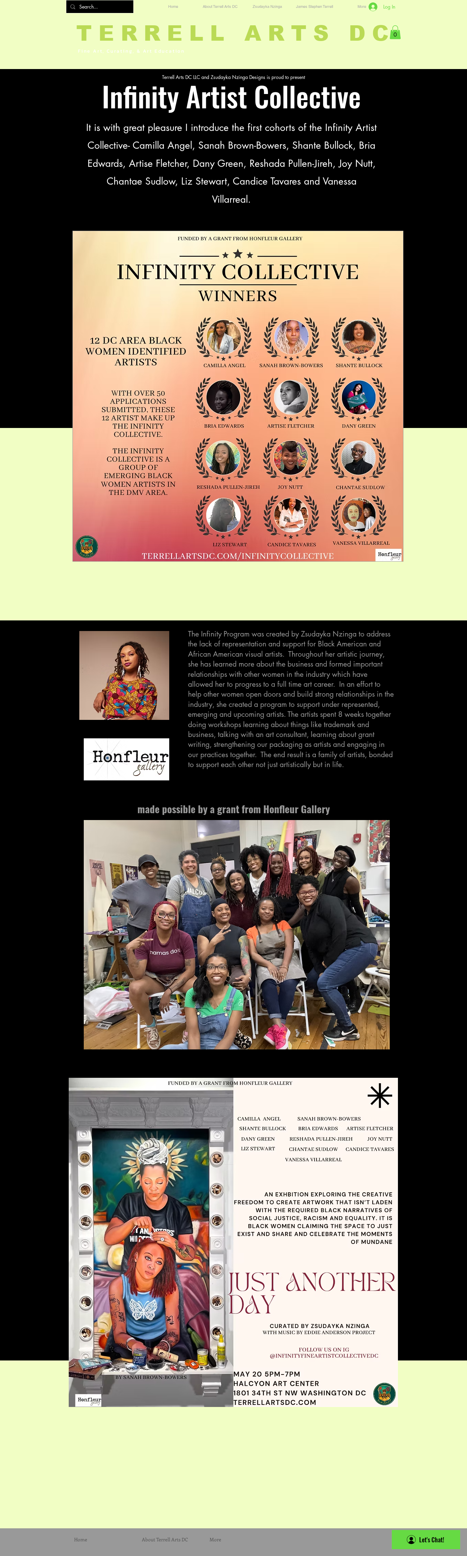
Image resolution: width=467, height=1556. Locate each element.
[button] (395, 32)
